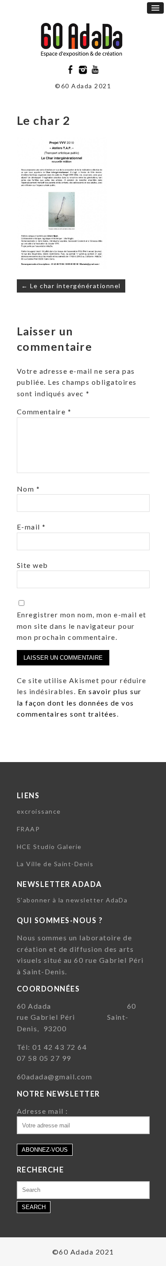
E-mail (31, 526)
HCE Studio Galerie (49, 846)
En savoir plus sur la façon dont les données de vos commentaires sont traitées (79, 702)
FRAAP (28, 829)
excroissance (39, 811)
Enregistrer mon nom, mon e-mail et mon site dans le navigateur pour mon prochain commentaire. (82, 625)
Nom (28, 489)
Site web (32, 565)
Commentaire (44, 411)
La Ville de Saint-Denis (55, 864)
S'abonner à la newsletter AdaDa (72, 900)
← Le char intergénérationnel (71, 285)
